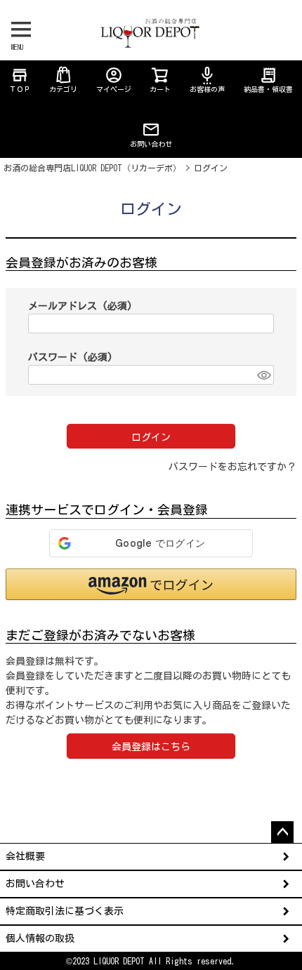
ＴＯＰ (19, 79)
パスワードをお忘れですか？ (232, 467)
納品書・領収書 (268, 79)
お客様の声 (207, 79)
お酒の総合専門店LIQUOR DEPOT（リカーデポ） (92, 168)
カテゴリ (63, 89)
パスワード (70, 357)
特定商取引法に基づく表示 (65, 911)
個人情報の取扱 (40, 938)
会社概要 (25, 856)
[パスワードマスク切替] (263, 375)
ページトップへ (282, 832)
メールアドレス (80, 306)
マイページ (113, 79)
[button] (151, 584)
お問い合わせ (151, 143)
